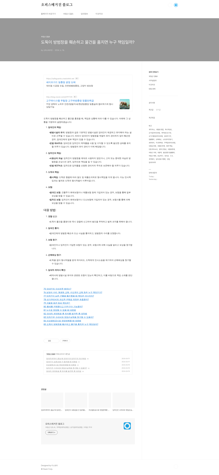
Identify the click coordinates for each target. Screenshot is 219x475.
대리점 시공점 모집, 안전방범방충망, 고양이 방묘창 (69, 85)
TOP (176, 466)
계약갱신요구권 (166, 133)
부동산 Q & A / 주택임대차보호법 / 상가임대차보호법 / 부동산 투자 (68, 427)
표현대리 (151, 143)
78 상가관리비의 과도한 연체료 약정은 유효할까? (66, 299)
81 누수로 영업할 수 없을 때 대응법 (60, 310)
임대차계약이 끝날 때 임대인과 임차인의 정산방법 (66, 358)
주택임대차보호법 (169, 143)
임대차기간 (167, 136)
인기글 (158, 110)
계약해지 (151, 159)
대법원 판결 (159, 129)
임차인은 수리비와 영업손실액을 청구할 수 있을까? (66, 368)
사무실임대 (152, 80)
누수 (171, 156)
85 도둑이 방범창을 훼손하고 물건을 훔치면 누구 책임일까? (71, 324)
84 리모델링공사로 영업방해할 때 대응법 (62, 320)
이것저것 (99, 14)
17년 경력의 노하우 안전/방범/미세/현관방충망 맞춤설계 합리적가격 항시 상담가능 (79, 105)
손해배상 (158, 139)
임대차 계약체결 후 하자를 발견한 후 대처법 (63, 371)
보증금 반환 (152, 146)
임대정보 (84, 14)
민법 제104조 (153, 149)
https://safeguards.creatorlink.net (60, 78)
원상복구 (160, 156)
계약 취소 (152, 129)
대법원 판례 (161, 146)
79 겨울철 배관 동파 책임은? (57, 303)
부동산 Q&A (68, 14)
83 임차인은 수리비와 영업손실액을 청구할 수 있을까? (69, 317)
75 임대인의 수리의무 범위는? (57, 289)
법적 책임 (169, 146)
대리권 (167, 156)
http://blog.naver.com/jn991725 (59, 97)
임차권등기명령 (161, 159)
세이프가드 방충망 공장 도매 (61, 82)
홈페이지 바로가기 (48, 14)
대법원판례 (171, 149)
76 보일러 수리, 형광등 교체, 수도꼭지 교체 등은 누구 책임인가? (73, 292)
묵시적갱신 (168, 129)
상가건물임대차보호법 (156, 136)
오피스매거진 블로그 (57, 5)
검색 (170, 5)
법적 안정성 (162, 149)
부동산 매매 (152, 156)
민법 (168, 159)
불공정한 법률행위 (169, 153)
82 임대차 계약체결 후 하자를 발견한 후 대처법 (65, 313)
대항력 (160, 153)
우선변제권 (159, 143)
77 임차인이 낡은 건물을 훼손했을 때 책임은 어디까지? (69, 296)
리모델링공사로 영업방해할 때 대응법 (61, 365)
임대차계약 (152, 162)
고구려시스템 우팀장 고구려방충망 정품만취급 (70, 100)
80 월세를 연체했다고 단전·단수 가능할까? (63, 306)
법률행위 (151, 139)
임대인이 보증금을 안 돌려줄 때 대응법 (61, 362)
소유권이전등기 (167, 139)
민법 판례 (152, 89)
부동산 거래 (152, 153)
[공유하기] (53, 341)
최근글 (151, 110)
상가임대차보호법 (154, 133)
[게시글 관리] (56, 341)
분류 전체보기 (153, 72)
